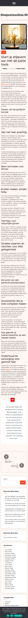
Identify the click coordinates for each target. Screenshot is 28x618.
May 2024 (8, 583)
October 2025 (9, 559)
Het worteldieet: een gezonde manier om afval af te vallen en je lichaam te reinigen (15, 498)
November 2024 (10, 574)
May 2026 (8, 551)
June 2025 (8, 564)
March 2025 (9, 568)
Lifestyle (8, 602)
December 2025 (10, 555)
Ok (8, 615)
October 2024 (9, 575)
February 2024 (10, 586)
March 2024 (9, 585)
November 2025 (10, 557)
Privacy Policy (18, 615)
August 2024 (9, 579)
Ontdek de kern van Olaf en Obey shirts (15, 466)
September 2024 (10, 577)
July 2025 (8, 562)
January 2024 (9, 588)
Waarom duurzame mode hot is (8, 462)
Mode (3, 52)
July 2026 (8, 549)
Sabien (5, 68)
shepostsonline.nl (14, 15)
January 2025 (9, 570)
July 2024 (8, 581)
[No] (26, 612)
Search (6, 479)
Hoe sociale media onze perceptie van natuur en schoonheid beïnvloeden (15, 521)
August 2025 (9, 561)
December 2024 (10, 572)
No (11, 615)
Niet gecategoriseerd (12, 605)
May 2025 (8, 566)
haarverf (7, 369)
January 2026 (9, 553)
